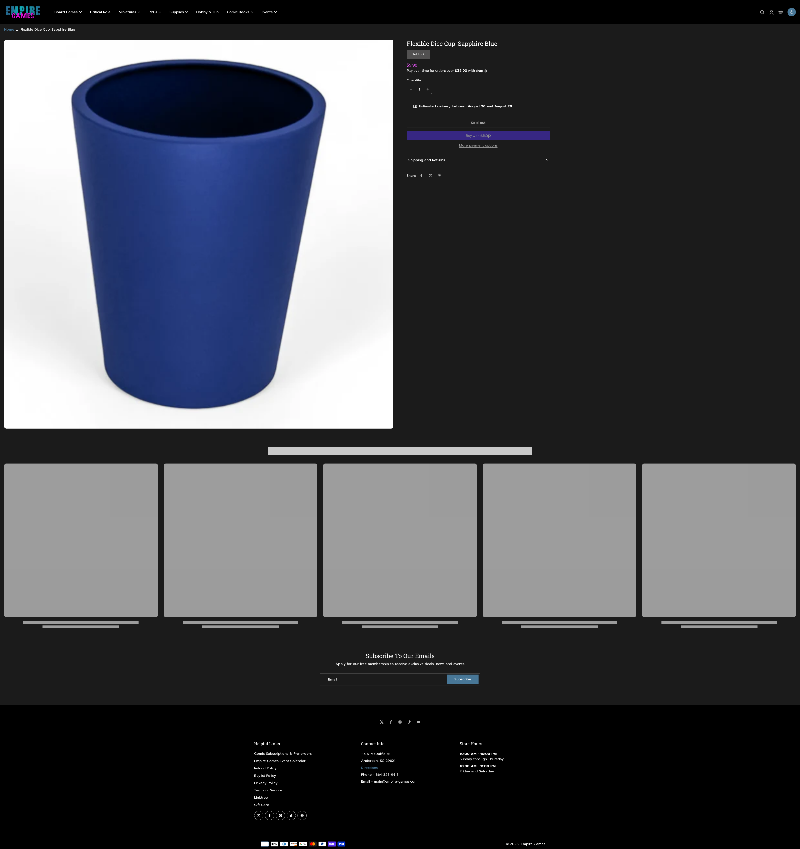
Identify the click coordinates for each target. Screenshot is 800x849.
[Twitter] (381, 722)
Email (332, 679)
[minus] (411, 89)
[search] (762, 12)
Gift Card (261, 804)
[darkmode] (792, 12)
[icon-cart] (780, 12)
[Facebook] (390, 722)
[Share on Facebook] (421, 175)
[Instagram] (400, 722)
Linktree (261, 797)
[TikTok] (409, 722)
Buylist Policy (265, 775)
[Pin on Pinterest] (439, 175)
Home (9, 29)
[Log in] (771, 12)
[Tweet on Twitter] (430, 175)
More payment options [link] (478, 146)
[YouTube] (418, 722)
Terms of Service (268, 790)
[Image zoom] (198, 234)
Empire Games (533, 844)
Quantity (414, 80)
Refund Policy (265, 768)
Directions (369, 767)
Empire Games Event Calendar (280, 760)
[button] (478, 123)
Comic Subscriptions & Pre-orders (283, 753)
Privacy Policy (266, 783)
